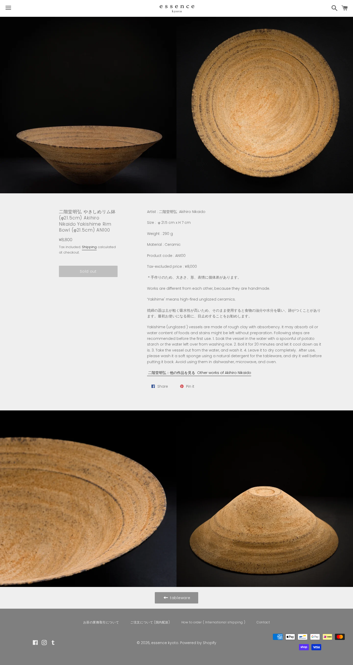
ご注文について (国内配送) (150, 622)
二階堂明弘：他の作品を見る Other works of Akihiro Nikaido (199, 372)
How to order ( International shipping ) (213, 622)
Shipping (89, 246)
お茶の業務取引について (101, 622)
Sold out (88, 271)
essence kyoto (164, 642)
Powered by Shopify (198, 642)
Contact (263, 622)
